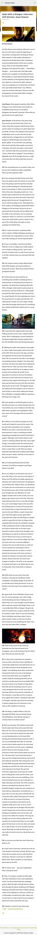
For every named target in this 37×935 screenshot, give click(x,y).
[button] (3, 23)
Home (2, 927)
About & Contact (10, 927)
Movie (4, 909)
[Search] (35, 3)
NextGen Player (10, 3)
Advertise (19, 927)
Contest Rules (27, 927)
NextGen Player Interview (15, 909)
